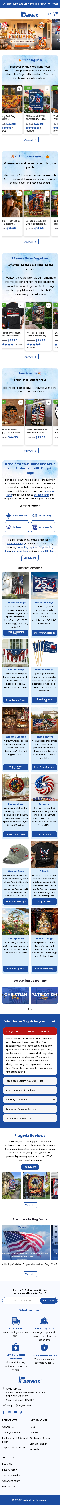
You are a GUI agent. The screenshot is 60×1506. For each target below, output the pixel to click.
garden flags (37, 547)
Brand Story (8, 1464)
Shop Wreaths (44, 834)
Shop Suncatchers (16, 834)
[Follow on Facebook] (3, 1412)
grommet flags (19, 551)
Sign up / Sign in (38, 1443)
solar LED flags (47, 551)
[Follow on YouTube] (15, 1412)
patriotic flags (41, 494)
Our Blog (34, 1432)
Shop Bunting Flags (15, 700)
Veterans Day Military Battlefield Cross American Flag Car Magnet (25, 434)
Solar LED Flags (44, 938)
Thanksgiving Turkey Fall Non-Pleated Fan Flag (18, 119)
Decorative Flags (16, 602)
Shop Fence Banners (44, 767)
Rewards (34, 1449)
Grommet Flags (44, 602)
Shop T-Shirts (44, 901)
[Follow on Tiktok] (21, 1412)
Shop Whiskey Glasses (16, 767)
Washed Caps (16, 871)
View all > (30, 1205)
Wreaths (44, 804)
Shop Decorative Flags (16, 633)
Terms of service (11, 1475)
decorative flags (16, 543)
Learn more (30, 1166)
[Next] (55, 995)
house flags (23, 547)
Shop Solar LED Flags (44, 968)
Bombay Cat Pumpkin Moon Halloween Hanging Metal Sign (47, 225)
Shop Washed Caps (16, 901)
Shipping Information (13, 1447)
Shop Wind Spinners (16, 968)
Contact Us (8, 1426)
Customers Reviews (40, 1438)
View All (28, 140)
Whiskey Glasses (16, 736)
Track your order (11, 1432)
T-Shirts (44, 871)
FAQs (32, 1426)
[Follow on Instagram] (9, 1412)
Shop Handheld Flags (44, 700)
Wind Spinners (15, 938)
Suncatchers (15, 804)
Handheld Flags (44, 669)
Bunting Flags (16, 669)
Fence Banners (44, 736)
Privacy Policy (9, 1469)
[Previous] (4, 995)
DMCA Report (9, 1486)
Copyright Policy (11, 1480)
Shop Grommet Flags (44, 632)
